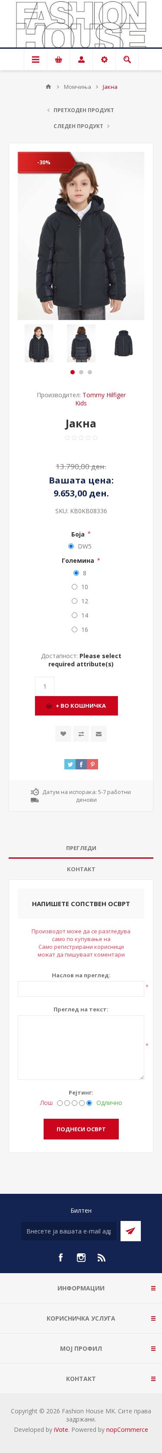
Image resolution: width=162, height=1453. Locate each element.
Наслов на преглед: (81, 975)
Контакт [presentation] (81, 869)
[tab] (81, 848)
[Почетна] (48, 87)
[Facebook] (60, 1258)
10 (84, 587)
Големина (79, 560)
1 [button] (72, 372)
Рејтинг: (81, 1092)
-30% (44, 162)
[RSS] (102, 1258)
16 (84, 629)
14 (84, 615)
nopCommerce (127, 1429)
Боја (78, 534)
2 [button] (81, 372)
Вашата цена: (81, 480)
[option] (39, 343)
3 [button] (90, 372)
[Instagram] (81, 1258)
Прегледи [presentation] (81, 848)
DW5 (85, 546)
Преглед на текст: (81, 1009)
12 (84, 601)
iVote (61, 1429)
